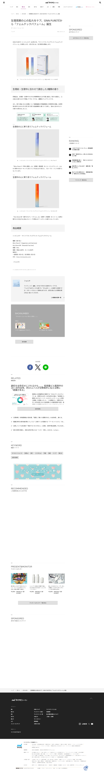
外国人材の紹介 (49, 762)
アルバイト (34, 745)
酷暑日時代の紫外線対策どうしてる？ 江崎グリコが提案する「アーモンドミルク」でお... (38, 422)
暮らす (41, 6)
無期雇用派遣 (83, 761)
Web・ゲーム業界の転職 (41, 759)
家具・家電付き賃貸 (36, 757)
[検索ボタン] (100, 2)
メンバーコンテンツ (68, 6)
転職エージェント (62, 759)
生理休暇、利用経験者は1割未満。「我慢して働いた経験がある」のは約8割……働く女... (38, 417)
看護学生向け (48, 744)
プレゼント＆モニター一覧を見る (37, 603)
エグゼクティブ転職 (71, 759)
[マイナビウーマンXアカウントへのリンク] (89, 724)
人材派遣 (33, 759)
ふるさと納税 (47, 755)
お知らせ (36, 716)
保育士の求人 (76, 761)
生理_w (26, 453)
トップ (11, 6)
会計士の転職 (78, 759)
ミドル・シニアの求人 (45, 745)
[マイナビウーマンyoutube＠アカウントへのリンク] (92, 724)
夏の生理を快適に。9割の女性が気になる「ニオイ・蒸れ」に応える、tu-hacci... (36, 430)
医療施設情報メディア (70, 755)
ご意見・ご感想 (49, 716)
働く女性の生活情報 (36, 753)
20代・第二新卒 (50, 759)
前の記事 (24, 342)
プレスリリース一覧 (38, 714)
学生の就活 (34, 744)
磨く (29, 6)
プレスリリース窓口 (38, 711)
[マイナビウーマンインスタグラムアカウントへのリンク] (80, 724)
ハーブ (54, 453)
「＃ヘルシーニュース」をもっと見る (25, 316)
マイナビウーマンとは (51, 709)
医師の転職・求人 (69, 761)
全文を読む (38, 409)
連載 (53, 6)
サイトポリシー (37, 719)
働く (17, 6)
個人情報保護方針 (64, 768)
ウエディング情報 (53, 753)
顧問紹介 (42, 761)
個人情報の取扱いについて (52, 714)
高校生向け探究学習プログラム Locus (47, 749)
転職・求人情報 (64, 744)
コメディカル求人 (61, 761)
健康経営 (55, 765)
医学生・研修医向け (55, 744)
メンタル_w (38, 453)
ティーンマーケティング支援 (71, 752)
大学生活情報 (80, 752)
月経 (49, 453)
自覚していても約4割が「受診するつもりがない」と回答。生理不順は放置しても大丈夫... (38, 426)
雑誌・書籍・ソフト (44, 753)
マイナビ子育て (76, 753)
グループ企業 (58, 768)
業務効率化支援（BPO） (43, 765)
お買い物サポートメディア (80, 755)
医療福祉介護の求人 (36, 747)
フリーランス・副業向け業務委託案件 (73, 745)
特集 (59, 6)
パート (38, 745)
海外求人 (69, 744)
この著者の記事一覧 (56, 297)
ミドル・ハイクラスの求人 (78, 744)
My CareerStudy (54, 755)
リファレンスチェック (79, 765)
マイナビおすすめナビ (16, 732)
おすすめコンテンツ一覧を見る (81, 38)
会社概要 (38, 768)
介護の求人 (34, 762)
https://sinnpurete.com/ (23, 257)
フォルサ (13, 31)
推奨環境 (36, 721)
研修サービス (34, 765)
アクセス (43, 768)
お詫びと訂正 (37, 723)
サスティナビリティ (49, 768)
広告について (37, 709)
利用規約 (48, 711)
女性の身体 (24, 13)
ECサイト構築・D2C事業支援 (37, 755)
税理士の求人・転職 (36, 761)
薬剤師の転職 (48, 761)
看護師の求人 (54, 761)
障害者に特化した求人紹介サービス (58, 745)
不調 (45, 453)
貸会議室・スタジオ (62, 765)
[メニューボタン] (3, 2)
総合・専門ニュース (45, 752)
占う (48, 6)
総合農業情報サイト (68, 753)
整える (23, 6)
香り (32, 453)
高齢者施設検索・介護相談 (62, 757)
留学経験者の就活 (40, 744)
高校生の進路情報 (35, 749)
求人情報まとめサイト (36, 752)
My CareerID (61, 755)
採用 (54, 768)
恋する (35, 6)
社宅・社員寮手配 (70, 765)
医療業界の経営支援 (41, 762)
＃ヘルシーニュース (17, 28)
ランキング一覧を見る (81, 180)
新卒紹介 (56, 759)
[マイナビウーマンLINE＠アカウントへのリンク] (84, 724)
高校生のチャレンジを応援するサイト (58, 752)
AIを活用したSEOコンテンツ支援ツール (48, 757)
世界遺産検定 (60, 753)
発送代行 (50, 765)
